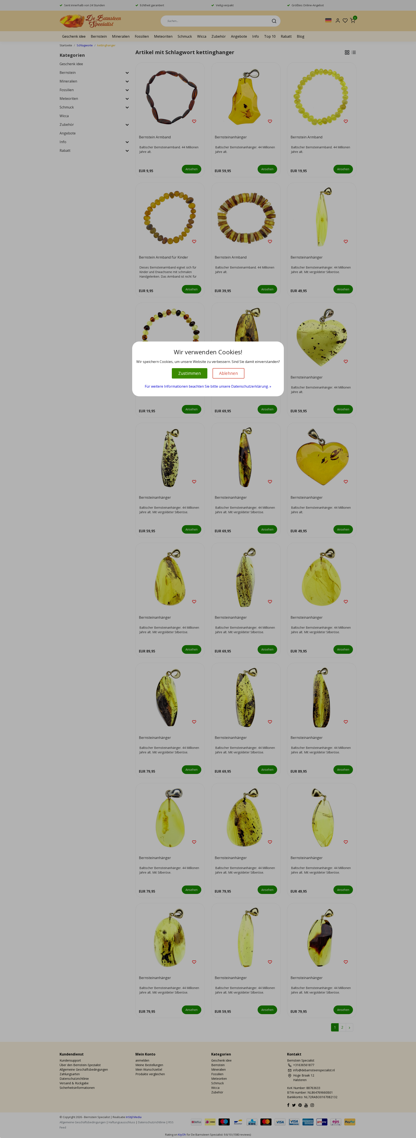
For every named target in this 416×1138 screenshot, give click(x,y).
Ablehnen (228, 373)
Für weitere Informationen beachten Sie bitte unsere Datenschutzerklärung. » (208, 386)
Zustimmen (189, 373)
